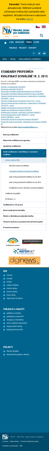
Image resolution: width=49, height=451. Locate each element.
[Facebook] (34, 53)
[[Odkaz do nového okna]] (39, 53)
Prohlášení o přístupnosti (10, 446)
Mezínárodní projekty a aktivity (18, 354)
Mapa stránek (14, 441)
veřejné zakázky (13, 285)
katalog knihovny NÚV (15, 330)
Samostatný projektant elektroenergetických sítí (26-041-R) (21, 91)
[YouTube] (44, 53)
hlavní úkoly (11, 295)
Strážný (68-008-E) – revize (10, 117)
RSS (21, 446)
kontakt (9, 279)
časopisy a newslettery (15, 320)
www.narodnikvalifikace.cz (28, 127)
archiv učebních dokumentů (17, 323)
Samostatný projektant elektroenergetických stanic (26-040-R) (22, 94)
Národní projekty (13, 351)
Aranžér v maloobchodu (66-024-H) (13, 87)
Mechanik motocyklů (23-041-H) (12, 89)
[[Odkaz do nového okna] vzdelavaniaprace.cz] (13, 246)
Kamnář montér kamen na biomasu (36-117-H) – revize (20, 101)
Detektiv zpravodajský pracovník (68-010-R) (16, 108)
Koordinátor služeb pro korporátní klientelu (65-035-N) (19, 119)
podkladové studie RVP (15, 316)
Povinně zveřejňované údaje (29, 441)
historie (9, 275)
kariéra (9, 282)
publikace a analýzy (14, 313)
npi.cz (30, 19)
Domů (5, 43)
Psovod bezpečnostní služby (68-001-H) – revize (18, 115)
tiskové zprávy (12, 288)
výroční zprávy (12, 292)
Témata (13, 59)
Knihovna (5, 441)
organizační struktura (15, 298)
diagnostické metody (14, 326)
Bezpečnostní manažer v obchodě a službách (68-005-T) (21, 112)
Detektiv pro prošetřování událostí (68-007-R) (16, 110)
